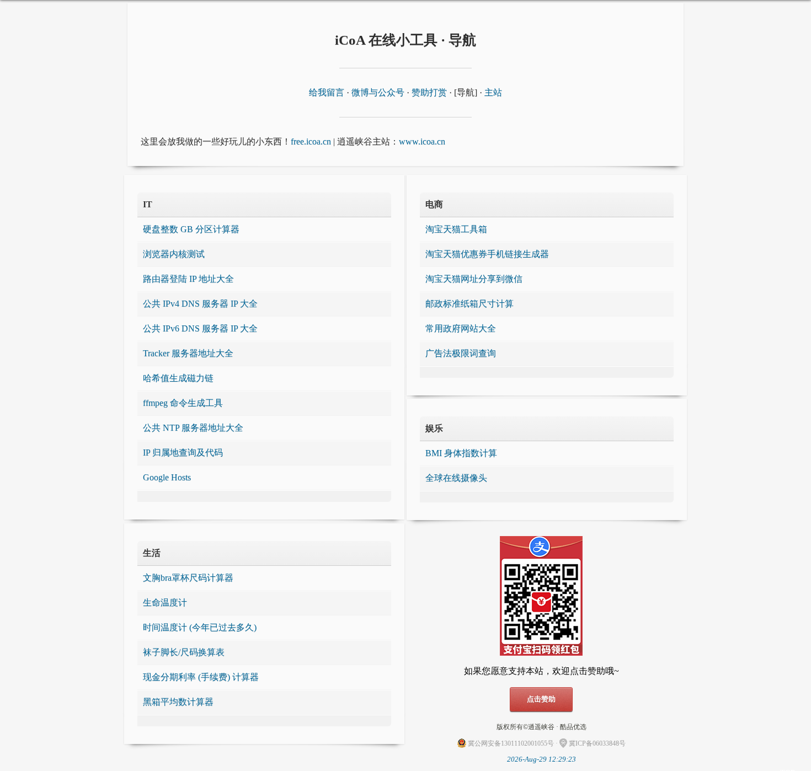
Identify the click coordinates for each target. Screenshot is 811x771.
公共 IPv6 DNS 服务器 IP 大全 (200, 328)
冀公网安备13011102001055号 (511, 743)
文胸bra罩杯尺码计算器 (188, 577)
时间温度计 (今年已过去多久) (200, 627)
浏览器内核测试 (174, 254)
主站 (493, 92)
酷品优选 (573, 727)
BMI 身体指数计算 (461, 453)
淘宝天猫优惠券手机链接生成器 (487, 254)
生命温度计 (165, 602)
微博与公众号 (377, 92)
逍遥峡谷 (541, 727)
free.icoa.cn (311, 141)
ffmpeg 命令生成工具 (183, 403)
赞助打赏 (429, 92)
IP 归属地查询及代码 (183, 452)
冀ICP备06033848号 (597, 743)
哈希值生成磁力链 (178, 378)
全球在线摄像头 (456, 478)
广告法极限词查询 (460, 353)
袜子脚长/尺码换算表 (184, 652)
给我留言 (326, 92)
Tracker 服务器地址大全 (188, 353)
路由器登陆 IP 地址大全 (188, 278)
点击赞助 (541, 699)
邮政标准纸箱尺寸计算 (469, 303)
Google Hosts (167, 477)
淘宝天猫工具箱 (456, 229)
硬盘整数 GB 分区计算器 (191, 229)
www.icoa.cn (422, 141)
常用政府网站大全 (460, 328)
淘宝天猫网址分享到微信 (473, 278)
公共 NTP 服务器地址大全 (193, 427)
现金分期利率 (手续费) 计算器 (201, 677)
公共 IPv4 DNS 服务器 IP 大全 (200, 303)
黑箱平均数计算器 (178, 701)
